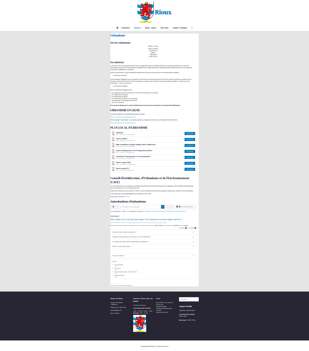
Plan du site (159, 304)
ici (180, 105)
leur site (126, 197)
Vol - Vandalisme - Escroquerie (135, 211)
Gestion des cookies (162, 312)
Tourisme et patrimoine (180, 28)
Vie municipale (125, 28)
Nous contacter (114, 313)
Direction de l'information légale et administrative (122, 285)
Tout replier (182, 228)
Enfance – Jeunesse (150, 28)
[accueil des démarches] (113, 206)
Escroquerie (117, 268)
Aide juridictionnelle (119, 275)
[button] (192, 28)
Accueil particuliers (116, 211)
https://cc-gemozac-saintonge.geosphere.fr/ (123, 117)
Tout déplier (191, 228)
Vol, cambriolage (118, 264)
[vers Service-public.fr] (185, 207)
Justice (124, 211)
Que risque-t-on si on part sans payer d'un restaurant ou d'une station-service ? (165, 211)
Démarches (137, 28)
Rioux (163, 12)
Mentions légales (161, 306)
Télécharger (190, 133)
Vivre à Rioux (164, 28)
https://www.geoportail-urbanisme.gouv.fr (123, 123)
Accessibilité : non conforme (164, 302)
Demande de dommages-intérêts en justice (125, 271)
